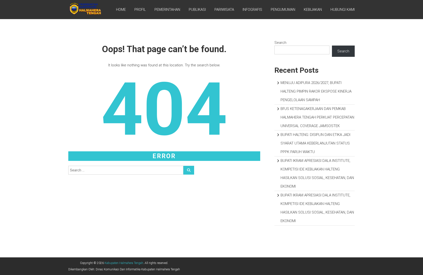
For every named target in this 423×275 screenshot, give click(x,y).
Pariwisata (224, 9)
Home (121, 9)
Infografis (252, 9)
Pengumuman (283, 9)
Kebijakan (313, 9)
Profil (140, 9)
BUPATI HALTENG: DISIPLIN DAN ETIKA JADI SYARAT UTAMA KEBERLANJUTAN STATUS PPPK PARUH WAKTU (315, 143)
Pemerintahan (167, 9)
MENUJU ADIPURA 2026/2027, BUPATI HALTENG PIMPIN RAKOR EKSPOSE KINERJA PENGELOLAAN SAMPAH (316, 91)
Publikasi (197, 9)
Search (280, 42)
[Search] (188, 170)
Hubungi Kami (342, 9)
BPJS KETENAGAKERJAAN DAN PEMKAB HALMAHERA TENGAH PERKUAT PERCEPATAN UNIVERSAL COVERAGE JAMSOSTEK (317, 117)
